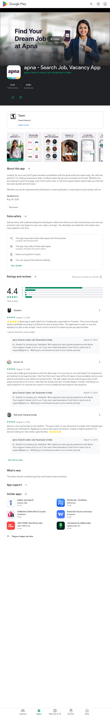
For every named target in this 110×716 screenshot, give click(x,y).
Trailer (54, 39)
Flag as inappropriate (20, 536)
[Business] (13, 207)
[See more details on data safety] (16, 265)
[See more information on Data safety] (25, 216)
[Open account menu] (105, 4)
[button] (15, 146)
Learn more (23, 125)
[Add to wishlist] (20, 97)
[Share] (12, 97)
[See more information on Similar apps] (25, 494)
